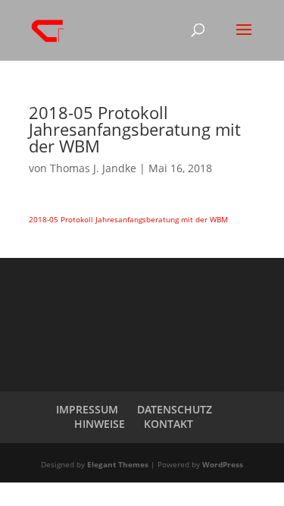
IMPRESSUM (87, 409)
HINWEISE (99, 423)
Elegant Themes (117, 464)
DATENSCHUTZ (174, 409)
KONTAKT (168, 423)
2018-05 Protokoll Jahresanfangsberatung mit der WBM (128, 219)
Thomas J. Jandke (93, 168)
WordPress (222, 464)
